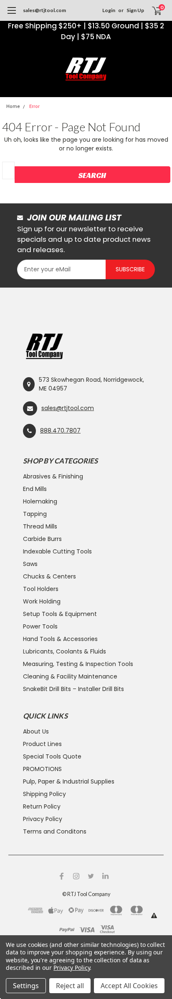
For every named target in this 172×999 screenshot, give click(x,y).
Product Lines (42, 744)
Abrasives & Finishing (53, 476)
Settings (26, 985)
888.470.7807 (60, 430)
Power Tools (40, 626)
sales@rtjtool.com (44, 10)
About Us (36, 731)
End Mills (35, 489)
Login (108, 10)
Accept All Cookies (129, 985)
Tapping (35, 514)
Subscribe (130, 269)
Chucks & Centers (49, 576)
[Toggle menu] (11, 14)
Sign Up (135, 10)
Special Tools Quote (52, 756)
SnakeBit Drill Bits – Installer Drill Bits (73, 689)
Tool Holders (40, 589)
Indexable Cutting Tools (57, 551)
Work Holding (42, 601)
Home (13, 106)
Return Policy (42, 806)
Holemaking (40, 501)
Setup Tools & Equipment (60, 614)
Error (34, 106)
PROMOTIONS (42, 769)
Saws (30, 564)
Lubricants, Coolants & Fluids (64, 651)
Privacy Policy (42, 819)
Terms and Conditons (54, 831)
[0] (151, 10)
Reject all (70, 985)
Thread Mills (40, 526)
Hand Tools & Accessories (60, 639)
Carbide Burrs (42, 539)
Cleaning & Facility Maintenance (70, 676)
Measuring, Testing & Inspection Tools (78, 664)
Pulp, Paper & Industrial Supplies (68, 781)
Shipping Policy (44, 794)
